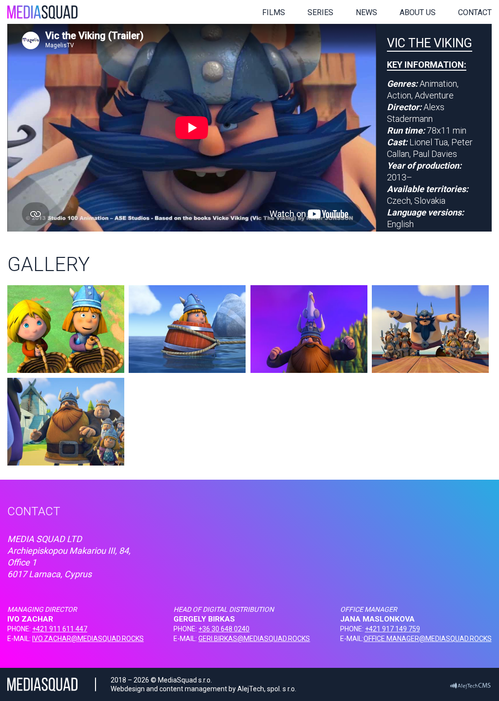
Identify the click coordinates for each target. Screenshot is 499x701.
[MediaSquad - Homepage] (42, 12)
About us (418, 12)
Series (320, 12)
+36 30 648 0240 (224, 629)
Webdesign (128, 689)
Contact (475, 12)
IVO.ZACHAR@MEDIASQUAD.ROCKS (88, 639)
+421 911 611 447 (59, 629)
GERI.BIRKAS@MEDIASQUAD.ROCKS (254, 639)
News (366, 12)
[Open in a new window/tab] (470, 685)
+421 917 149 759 (392, 629)
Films (273, 12)
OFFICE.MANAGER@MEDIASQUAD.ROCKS (428, 639)
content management (193, 689)
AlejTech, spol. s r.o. (266, 689)
